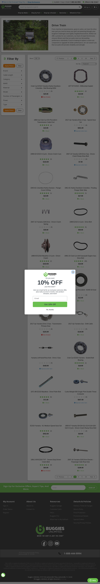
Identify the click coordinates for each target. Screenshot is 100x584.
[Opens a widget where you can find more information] (92, 580)
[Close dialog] (73, 272)
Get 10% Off (50, 304)
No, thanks (50, 309)
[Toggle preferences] (3, 575)
